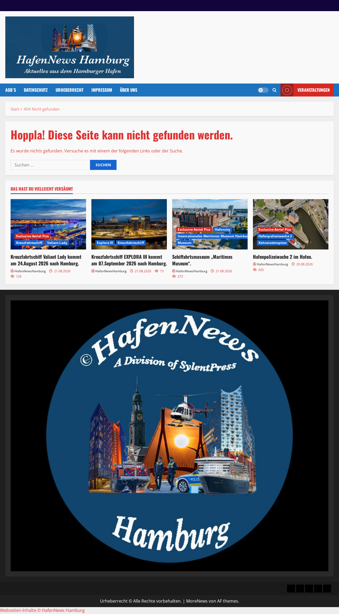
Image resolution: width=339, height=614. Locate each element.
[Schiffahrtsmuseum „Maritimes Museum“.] (210, 224)
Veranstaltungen (313, 90)
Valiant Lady (57, 242)
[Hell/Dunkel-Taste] (263, 90)
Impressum (101, 90)
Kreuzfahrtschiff (29, 242)
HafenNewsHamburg (30, 271)
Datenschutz (36, 90)
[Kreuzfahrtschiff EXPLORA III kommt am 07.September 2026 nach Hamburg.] (129, 224)
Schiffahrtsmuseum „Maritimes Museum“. (202, 260)
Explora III (105, 242)
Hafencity (222, 229)
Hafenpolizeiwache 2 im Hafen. (282, 256)
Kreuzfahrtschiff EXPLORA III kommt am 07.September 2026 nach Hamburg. (129, 260)
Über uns (128, 90)
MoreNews (197, 601)
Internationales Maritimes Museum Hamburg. (214, 236)
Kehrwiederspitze (272, 242)
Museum (185, 242)
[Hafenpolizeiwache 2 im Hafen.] (290, 224)
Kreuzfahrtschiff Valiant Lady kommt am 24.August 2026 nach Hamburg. (46, 260)
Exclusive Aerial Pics (32, 236)
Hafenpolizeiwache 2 (275, 236)
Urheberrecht (69, 90)
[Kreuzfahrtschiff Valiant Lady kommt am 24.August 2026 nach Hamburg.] (48, 224)
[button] (274, 90)
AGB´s (10, 90)
